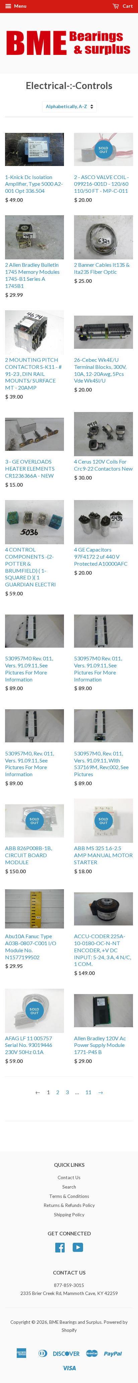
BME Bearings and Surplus (75, 1322)
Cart (127, 6)
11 (88, 1092)
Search (69, 1187)
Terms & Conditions (69, 1196)
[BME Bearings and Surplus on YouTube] (78, 1249)
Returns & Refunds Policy (69, 1205)
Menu (19, 6)
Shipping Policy (69, 1214)
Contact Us (69, 1177)
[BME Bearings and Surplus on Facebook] (60, 1249)
